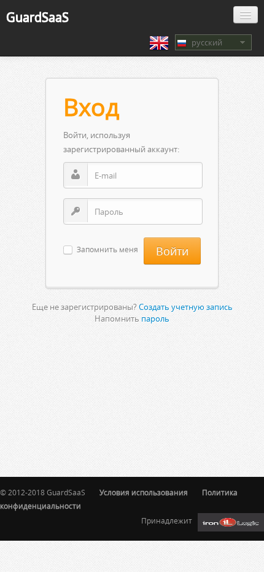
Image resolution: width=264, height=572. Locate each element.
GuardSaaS (37, 17)
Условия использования (143, 492)
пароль (155, 318)
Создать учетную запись (186, 306)
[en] (159, 43)
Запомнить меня (107, 250)
